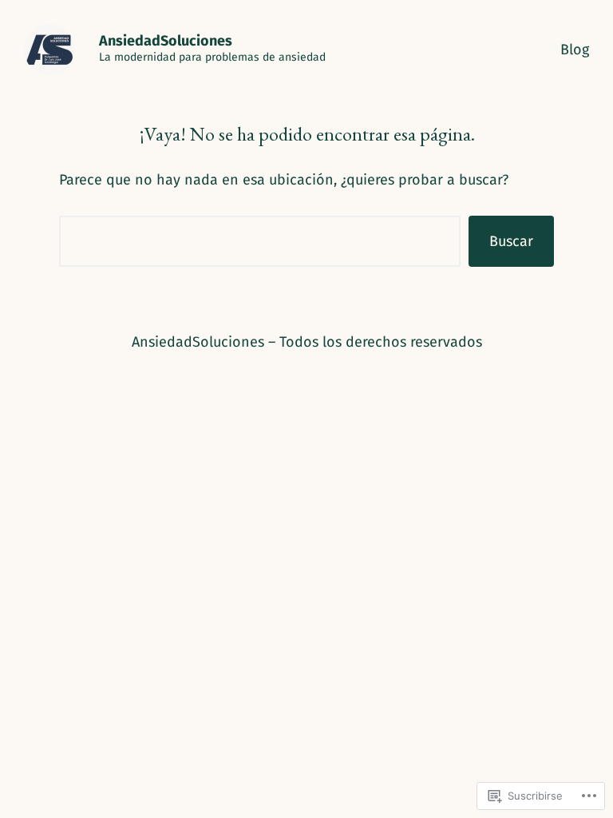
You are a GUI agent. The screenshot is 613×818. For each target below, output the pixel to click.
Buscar (511, 241)
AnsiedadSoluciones (165, 41)
